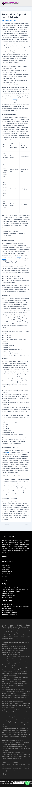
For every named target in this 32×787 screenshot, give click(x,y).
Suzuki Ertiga (5, 569)
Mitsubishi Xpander (7, 571)
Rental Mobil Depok (7, 597)
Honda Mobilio (6, 567)
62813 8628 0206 (8, 610)
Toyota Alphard (6, 579)
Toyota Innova (6, 573)
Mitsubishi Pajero (6, 577)
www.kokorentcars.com (10, 614)
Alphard (15, 99)
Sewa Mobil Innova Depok (9, 595)
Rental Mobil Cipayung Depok (10, 588)
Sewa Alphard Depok (7, 593)
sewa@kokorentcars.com (10, 612)
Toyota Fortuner (6, 575)
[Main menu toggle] (28, 3)
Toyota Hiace (5, 581)
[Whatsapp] (27, 783)
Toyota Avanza (6, 565)
